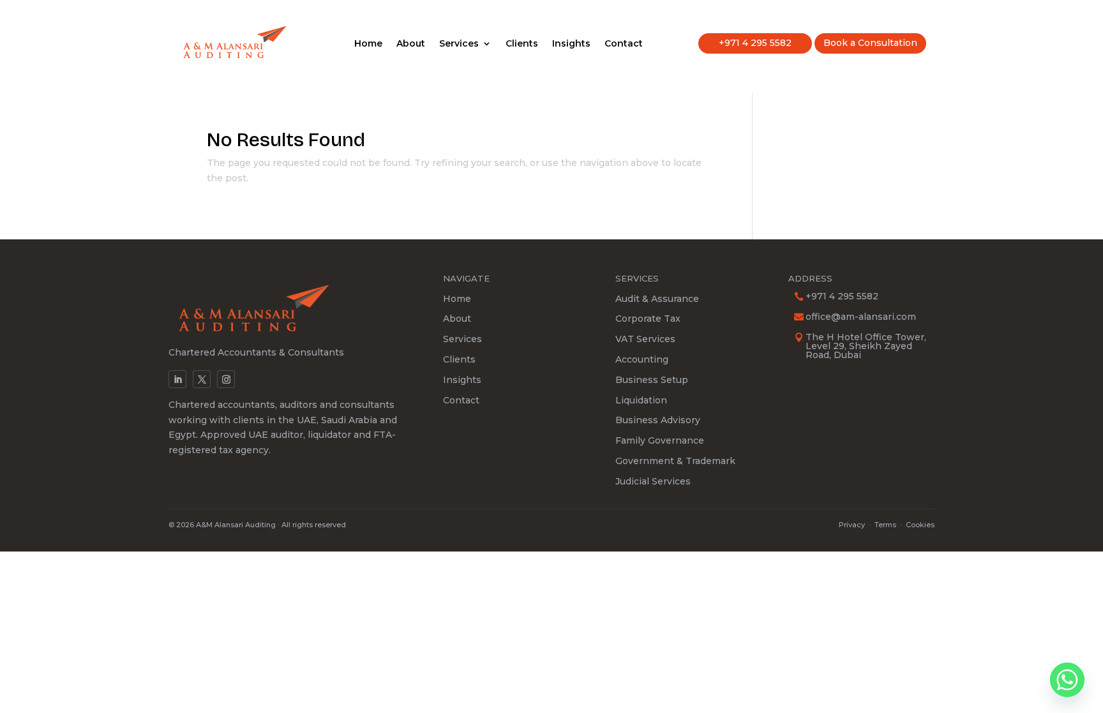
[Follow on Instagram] (226, 379)
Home (368, 44)
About (410, 44)
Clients (522, 44)
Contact (623, 44)
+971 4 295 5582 (755, 43)
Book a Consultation (870, 43)
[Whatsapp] (1067, 680)
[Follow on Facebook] (202, 379)
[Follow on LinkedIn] (177, 379)
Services (459, 44)
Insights (571, 44)
